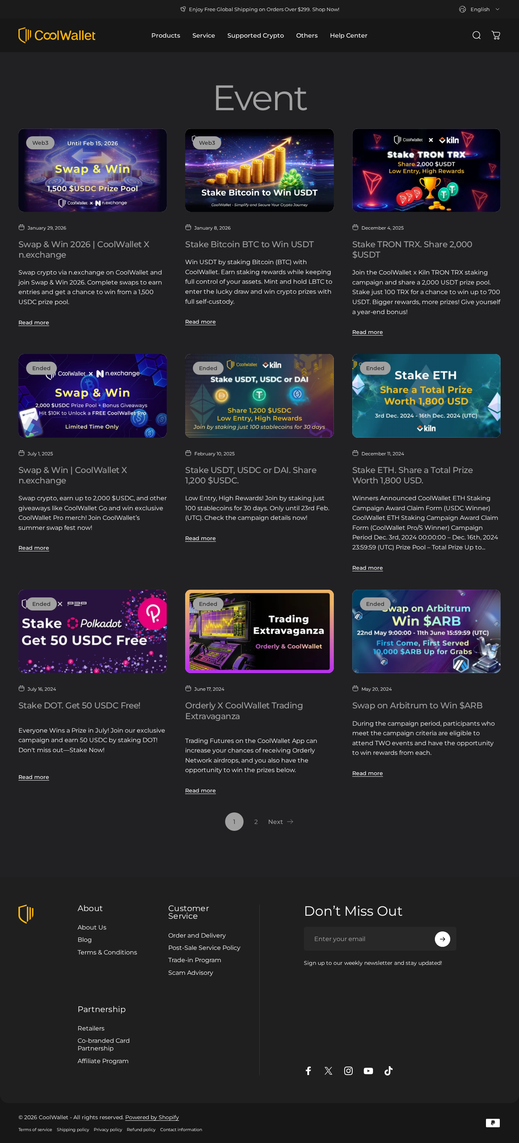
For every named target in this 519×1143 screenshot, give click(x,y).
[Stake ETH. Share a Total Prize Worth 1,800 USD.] (426, 395)
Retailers (91, 1028)
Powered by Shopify (152, 1117)
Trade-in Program (194, 960)
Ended (41, 368)
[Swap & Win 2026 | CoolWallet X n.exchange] (92, 170)
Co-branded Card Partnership (104, 1044)
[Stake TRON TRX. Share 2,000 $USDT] (426, 170)
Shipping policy (73, 1129)
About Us (92, 927)
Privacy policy (108, 1129)
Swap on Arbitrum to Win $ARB (417, 705)
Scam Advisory (190, 972)
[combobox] (480, 9)
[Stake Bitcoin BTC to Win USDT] (259, 170)
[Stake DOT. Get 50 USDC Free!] (92, 631)
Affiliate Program (103, 1061)
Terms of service (35, 1129)
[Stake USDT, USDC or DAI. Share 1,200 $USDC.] (259, 395)
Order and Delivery (197, 935)
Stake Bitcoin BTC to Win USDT (249, 244)
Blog (85, 939)
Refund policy (141, 1129)
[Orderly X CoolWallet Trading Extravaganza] (259, 631)
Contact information (181, 1129)
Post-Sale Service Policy (204, 947)
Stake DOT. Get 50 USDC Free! (79, 705)
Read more (33, 322)
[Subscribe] (442, 939)
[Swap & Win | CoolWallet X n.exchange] (92, 395)
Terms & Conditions (107, 952)
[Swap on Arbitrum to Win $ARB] (426, 631)
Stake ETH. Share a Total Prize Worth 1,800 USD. (413, 475)
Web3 (40, 142)
